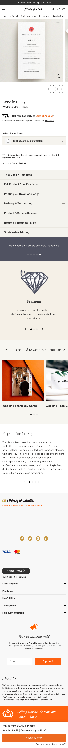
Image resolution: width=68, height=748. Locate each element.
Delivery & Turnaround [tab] (18, 203)
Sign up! (48, 661)
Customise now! (34, 737)
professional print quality (15, 465)
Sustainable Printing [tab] (17, 232)
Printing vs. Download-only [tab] (21, 194)
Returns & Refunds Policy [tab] (20, 222)
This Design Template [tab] (18, 174)
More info (49, 120)
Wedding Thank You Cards (19, 405)
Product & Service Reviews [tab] (21, 213)
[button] (52, 89)
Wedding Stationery (21, 16)
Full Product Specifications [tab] (21, 184)
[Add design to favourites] (58, 24)
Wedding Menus (41, 16)
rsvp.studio (16, 570)
